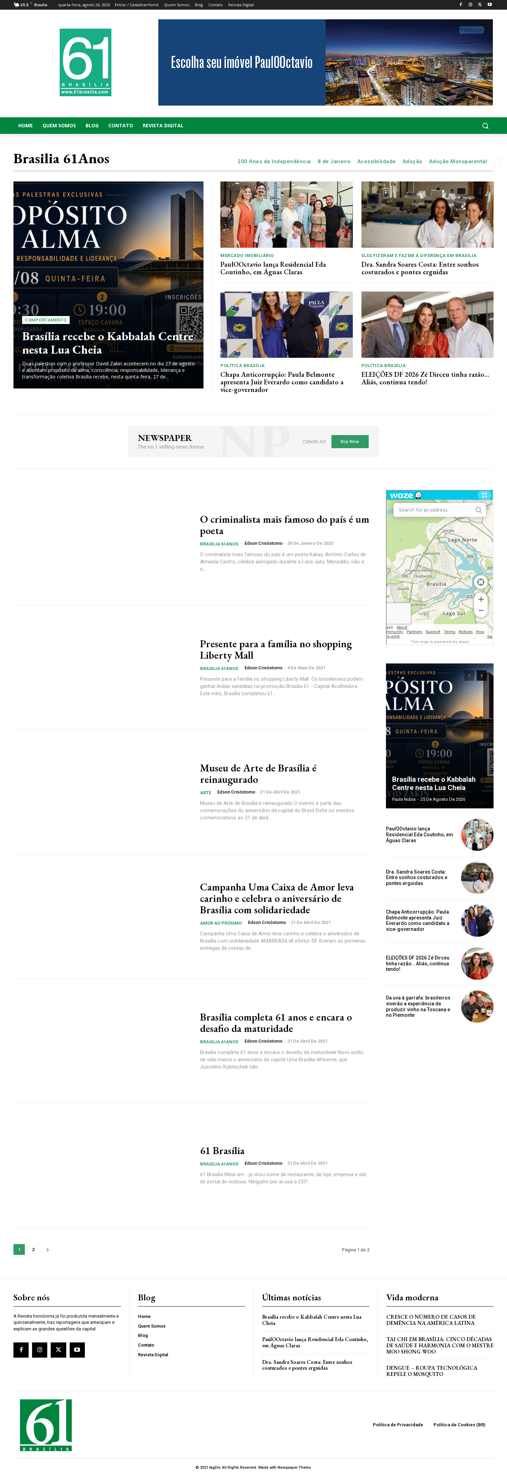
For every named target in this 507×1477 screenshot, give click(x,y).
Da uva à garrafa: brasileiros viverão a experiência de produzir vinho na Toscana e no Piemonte (418, 1006)
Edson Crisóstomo (263, 543)
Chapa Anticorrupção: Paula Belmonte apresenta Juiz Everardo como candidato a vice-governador (282, 382)
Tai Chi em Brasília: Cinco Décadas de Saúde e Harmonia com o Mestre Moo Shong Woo (440, 1345)
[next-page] (47, 1249)
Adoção (412, 161)
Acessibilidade (376, 161)
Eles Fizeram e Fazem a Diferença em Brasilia (419, 255)
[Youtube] (490, 5)
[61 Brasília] (102, 1165)
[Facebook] (461, 5)
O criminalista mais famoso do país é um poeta (284, 524)
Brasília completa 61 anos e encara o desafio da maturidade (276, 1022)
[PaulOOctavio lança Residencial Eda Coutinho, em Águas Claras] (286, 214)
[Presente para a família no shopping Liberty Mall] (102, 667)
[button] (440, 125)
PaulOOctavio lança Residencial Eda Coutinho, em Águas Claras (273, 268)
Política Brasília (242, 365)
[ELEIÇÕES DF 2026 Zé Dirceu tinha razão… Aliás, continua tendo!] (427, 325)
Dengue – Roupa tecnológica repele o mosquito (431, 1371)
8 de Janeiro (334, 161)
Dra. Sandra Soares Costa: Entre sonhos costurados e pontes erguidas (420, 268)
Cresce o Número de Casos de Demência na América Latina (431, 1320)
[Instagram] (471, 5)
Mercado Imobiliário (247, 255)
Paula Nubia (404, 799)
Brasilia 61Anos (219, 544)
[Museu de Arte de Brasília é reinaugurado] (102, 792)
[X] (480, 5)
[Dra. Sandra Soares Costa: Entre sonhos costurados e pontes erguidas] (427, 214)
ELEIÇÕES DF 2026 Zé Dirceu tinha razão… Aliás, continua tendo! (425, 378)
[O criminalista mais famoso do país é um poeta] (102, 543)
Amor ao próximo (221, 923)
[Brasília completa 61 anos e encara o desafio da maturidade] (102, 1040)
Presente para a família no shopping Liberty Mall (276, 649)
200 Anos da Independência (274, 161)
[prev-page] (469, 675)
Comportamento (46, 320)
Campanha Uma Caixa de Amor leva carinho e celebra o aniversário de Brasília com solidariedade (277, 898)
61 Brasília (222, 1150)
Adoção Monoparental (458, 161)
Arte (205, 792)
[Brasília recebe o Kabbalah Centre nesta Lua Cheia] (108, 284)
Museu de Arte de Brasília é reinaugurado (258, 773)
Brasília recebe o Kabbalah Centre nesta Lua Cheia (107, 342)
